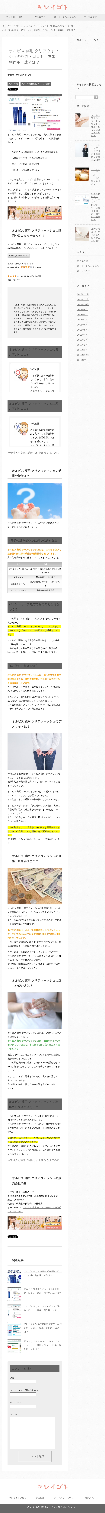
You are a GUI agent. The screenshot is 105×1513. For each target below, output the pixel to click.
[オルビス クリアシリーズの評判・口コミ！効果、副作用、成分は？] (14, 1276)
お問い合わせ (91, 1498)
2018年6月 (82, 325)
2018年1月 (82, 350)
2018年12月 (83, 294)
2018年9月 (82, 309)
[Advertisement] (90, 61)
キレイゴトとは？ (18, 1498)
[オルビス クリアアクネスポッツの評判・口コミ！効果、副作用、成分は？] (14, 1311)
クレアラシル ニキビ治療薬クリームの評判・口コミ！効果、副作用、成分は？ (43, 1328)
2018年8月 (82, 314)
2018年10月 (83, 304)
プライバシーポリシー (64, 1498)
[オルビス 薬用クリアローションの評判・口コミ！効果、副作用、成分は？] (14, 1294)
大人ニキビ (39, 17)
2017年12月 (83, 355)
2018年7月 (82, 320)
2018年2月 (82, 345)
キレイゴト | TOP (14, 17)
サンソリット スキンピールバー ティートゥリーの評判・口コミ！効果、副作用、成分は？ (42, 1345)
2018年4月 (82, 335)
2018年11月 (83, 299)
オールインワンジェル (65, 17)
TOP (12, 26)
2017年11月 (83, 360)
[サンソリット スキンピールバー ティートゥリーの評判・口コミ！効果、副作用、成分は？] (14, 1346)
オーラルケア (90, 17)
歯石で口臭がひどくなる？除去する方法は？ (95, 235)
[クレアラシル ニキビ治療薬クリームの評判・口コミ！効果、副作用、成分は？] (14, 1329)
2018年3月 (82, 340)
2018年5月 (82, 330)
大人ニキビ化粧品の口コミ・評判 (35, 84)
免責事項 (40, 1498)
